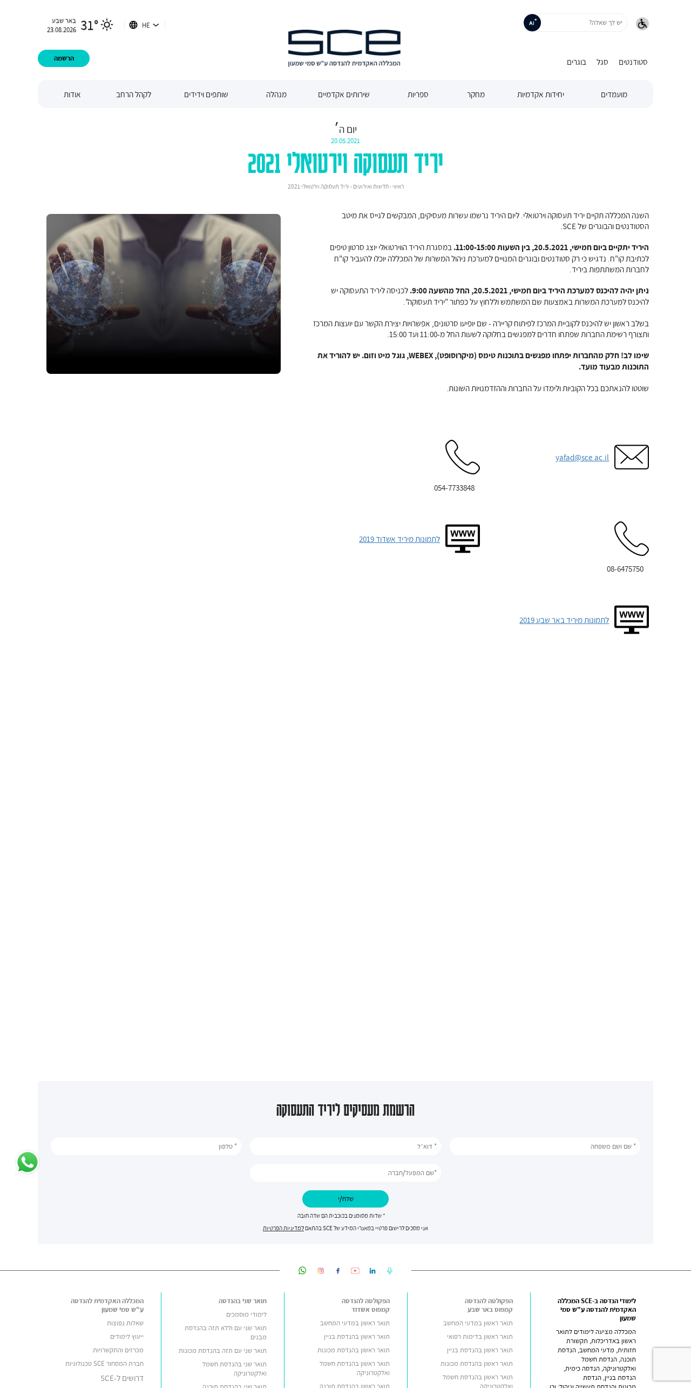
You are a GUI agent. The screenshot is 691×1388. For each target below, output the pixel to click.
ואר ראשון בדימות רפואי (478, 1336)
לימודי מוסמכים (246, 1314)
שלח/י (346, 1198)
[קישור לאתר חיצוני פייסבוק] (338, 1270)
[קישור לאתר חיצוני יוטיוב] (355, 1270)
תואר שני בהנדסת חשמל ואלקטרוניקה (234, 1368)
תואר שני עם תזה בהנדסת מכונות (223, 1350)
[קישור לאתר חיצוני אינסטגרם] (320, 1270)
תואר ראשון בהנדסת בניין (480, 1350)
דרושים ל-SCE (122, 1377)
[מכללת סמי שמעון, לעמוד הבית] (344, 40)
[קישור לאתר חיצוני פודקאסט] (389, 1270)
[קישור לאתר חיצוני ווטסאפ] (302, 1270)
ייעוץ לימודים (127, 1336)
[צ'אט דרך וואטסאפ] (27, 1163)
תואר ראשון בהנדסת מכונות (477, 1363)
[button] (642, 25)
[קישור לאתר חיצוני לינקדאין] (372, 1270)
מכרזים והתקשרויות (118, 1350)
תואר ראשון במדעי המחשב (478, 1322)
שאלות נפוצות (125, 1322)
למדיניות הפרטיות (283, 1228)
